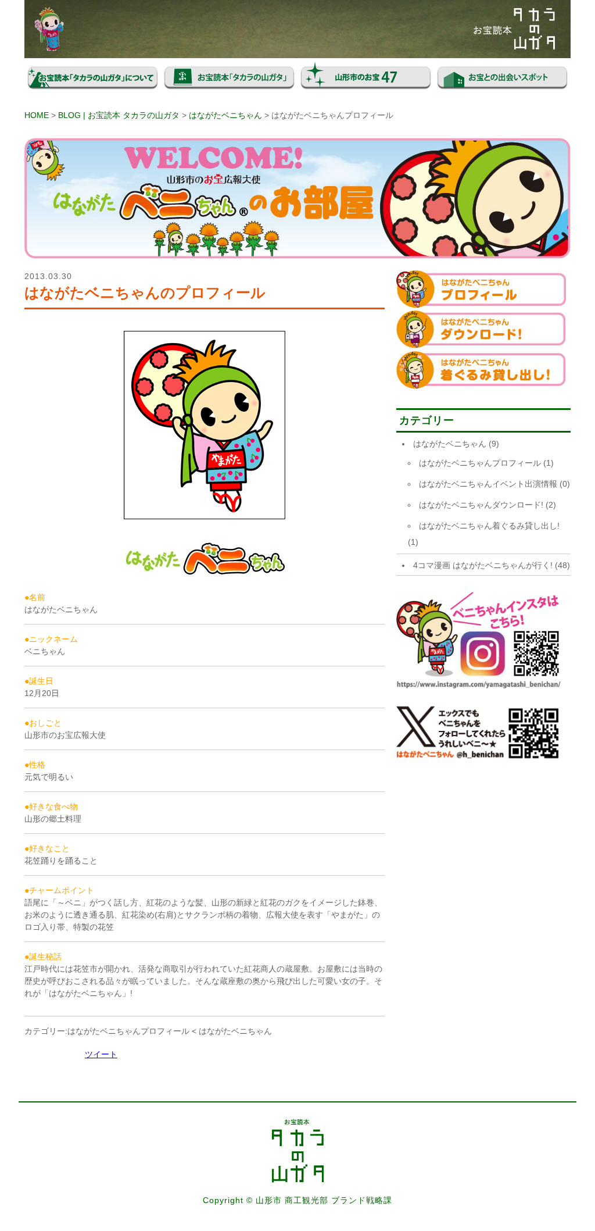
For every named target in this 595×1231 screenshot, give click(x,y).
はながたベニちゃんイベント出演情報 (488, 483)
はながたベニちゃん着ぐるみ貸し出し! (489, 525)
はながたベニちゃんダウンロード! (481, 504)
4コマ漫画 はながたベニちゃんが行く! (483, 565)
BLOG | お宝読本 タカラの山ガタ (119, 115)
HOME (36, 115)
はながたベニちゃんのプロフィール (145, 293)
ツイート (101, 1054)
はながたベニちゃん (225, 115)
